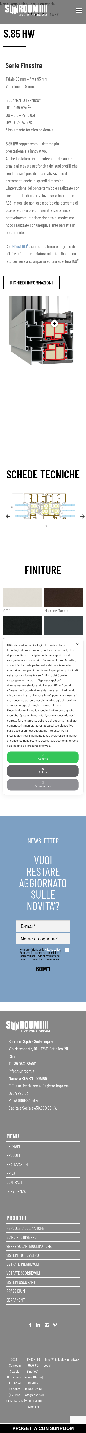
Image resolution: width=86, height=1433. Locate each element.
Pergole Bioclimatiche (25, 1228)
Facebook (30, 1326)
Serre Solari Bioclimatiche (29, 1246)
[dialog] (43, 716)
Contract (14, 1182)
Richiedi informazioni (31, 282)
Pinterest (55, 1326)
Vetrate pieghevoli (22, 1264)
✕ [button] (77, 644)
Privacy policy (52, 949)
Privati (12, 1173)
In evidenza (16, 1191)
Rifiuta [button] (43, 772)
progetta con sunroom (43, 1428)
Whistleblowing (60, 1359)
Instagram (46, 1326)
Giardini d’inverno (21, 1237)
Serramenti (16, 1299)
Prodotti (13, 1155)
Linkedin (38, 1326)
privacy (75, 1359)
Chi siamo (13, 1146)
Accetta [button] (43, 758)
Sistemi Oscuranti (21, 1282)
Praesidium (15, 1291)
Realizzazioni (17, 1164)
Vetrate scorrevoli (23, 1273)
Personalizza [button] (42, 786)
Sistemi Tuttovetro (22, 1255)
